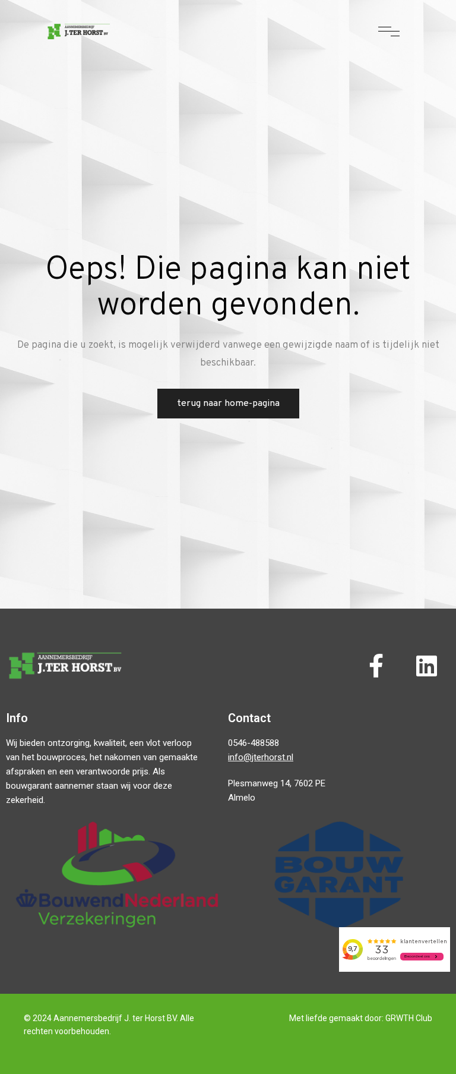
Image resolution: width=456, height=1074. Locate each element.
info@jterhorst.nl (260, 757)
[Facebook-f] (376, 665)
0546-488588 (253, 743)
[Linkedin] (426, 665)
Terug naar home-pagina (228, 404)
